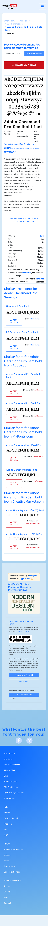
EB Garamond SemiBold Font (22, 332)
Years (6, 861)
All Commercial (15, 24)
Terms (6, 886)
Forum (7, 844)
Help (6, 807)
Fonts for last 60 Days (13, 850)
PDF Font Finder (11, 787)
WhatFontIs (10, 21)
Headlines (40, 279)
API (5, 830)
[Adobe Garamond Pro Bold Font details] (23, 409)
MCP (6, 835)
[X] (29, 740)
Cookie (7, 892)
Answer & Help (22, 632)
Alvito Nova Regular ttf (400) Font (24, 534)
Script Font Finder (12, 872)
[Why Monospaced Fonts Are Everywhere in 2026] (24, 603)
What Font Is (9, 754)
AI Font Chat (9, 770)
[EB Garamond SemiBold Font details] (23, 338)
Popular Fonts (10, 866)
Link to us (8, 759)
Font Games (9, 798)
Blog (6, 776)
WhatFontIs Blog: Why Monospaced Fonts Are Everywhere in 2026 (19, 587)
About (6, 898)
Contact (7, 903)
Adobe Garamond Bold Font (21, 470)
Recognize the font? (22, 675)
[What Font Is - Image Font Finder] (9, 6)
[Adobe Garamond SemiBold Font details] (23, 451)
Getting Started (11, 818)
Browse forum (24, 681)
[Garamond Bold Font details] (23, 312)
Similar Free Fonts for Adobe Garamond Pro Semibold (21, 293)
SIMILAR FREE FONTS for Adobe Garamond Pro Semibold (24, 220)
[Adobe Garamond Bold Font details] (23, 475)
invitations (26, 273)
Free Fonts (8, 824)
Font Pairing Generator (14, 793)
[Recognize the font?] (24, 639)
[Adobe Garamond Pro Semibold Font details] (23, 383)
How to (7, 813)
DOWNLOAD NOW (25, 65)
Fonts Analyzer (10, 782)
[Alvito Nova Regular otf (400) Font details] (23, 515)
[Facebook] (19, 740)
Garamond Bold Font (17, 306)
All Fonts (25, 21)
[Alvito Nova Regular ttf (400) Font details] (23, 539)
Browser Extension (12, 765)
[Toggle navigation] (42, 7)
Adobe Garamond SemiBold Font (24, 445)
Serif (42, 236)
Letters (7, 855)
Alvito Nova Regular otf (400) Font (25, 510)
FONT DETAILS (14, 321)
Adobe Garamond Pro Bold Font (23, 403)
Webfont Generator (24, 694)
